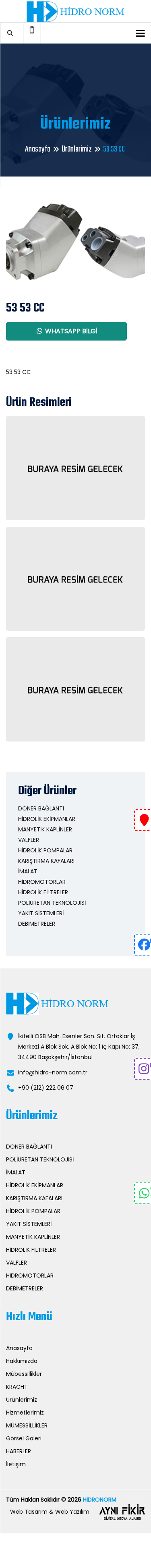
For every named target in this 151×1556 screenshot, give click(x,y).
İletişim (16, 1464)
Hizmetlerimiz (25, 1413)
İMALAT (27, 871)
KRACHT (17, 1387)
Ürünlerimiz (77, 149)
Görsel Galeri (23, 1438)
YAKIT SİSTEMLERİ (41, 913)
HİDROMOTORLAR (42, 882)
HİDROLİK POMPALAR (45, 850)
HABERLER (18, 1451)
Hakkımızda (21, 1361)
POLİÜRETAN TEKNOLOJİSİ (52, 903)
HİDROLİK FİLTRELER (43, 892)
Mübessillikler (24, 1374)
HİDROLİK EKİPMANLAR (46, 819)
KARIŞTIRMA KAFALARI (46, 861)
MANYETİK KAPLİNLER (45, 829)
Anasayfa (37, 149)
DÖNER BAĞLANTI (41, 808)
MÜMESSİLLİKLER (27, 1425)
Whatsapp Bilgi (70, 331)
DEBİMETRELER (36, 924)
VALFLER (28, 840)
